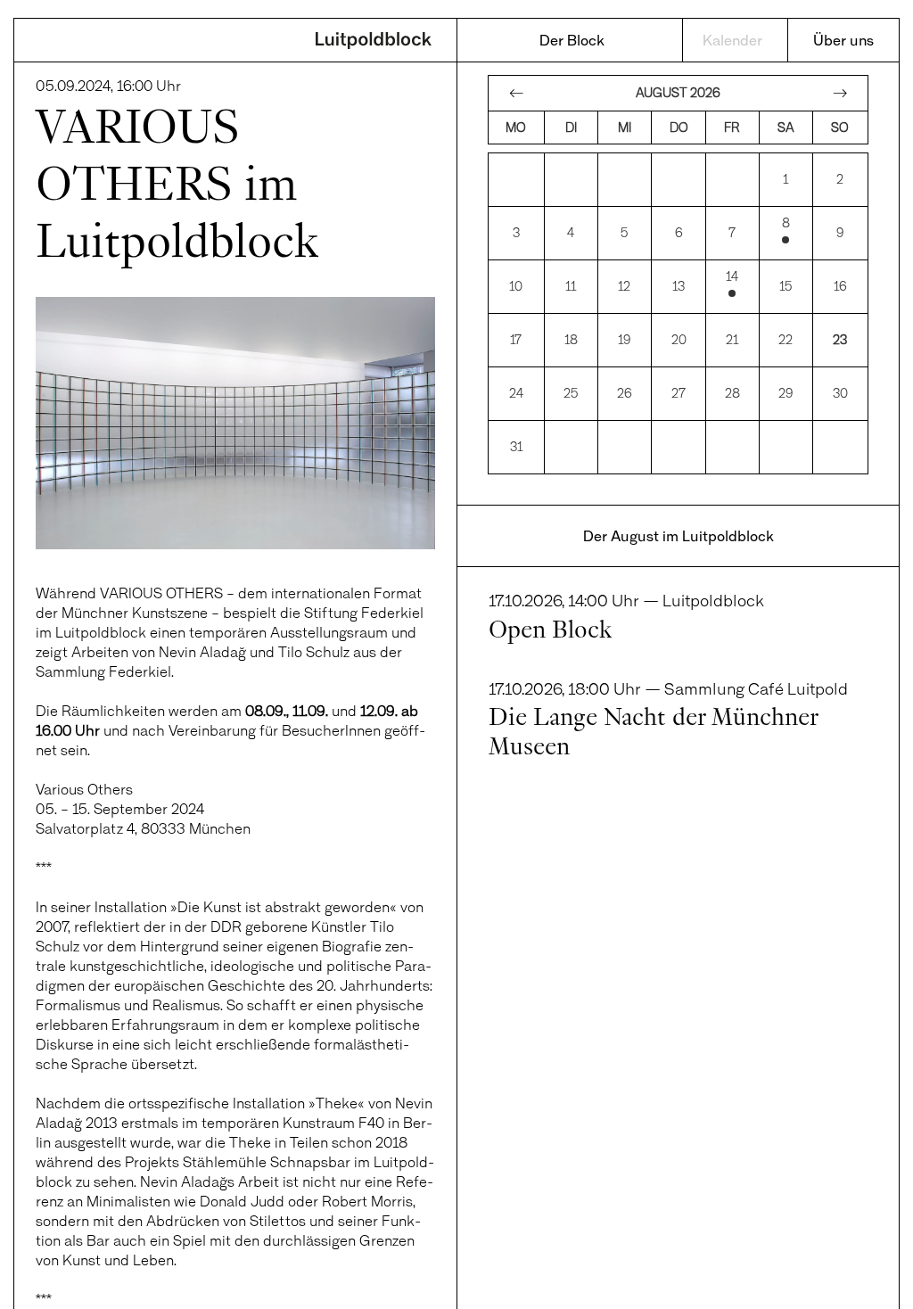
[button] (39, 1270)
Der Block (572, 39)
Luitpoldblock (374, 42)
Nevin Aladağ (202, 651)
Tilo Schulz (314, 651)
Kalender (732, 39)
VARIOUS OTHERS (161, 592)
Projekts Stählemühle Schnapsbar (237, 1161)
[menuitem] (572, 40)
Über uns (843, 39)
